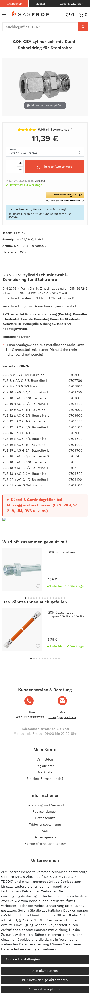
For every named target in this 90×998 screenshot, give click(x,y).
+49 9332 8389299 (29, 717)
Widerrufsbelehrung (45, 824)
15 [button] (64, 598)
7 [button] (42, 598)
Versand (40, 180)
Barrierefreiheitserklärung (45, 843)
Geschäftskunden (71, 3)
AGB (45, 831)
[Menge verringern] (20, 170)
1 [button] (25, 598)
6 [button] (39, 598)
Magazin (41, 3)
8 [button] (45, 598)
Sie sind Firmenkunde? (45, 778)
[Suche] (83, 26)
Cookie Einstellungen (23, 959)
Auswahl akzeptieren (45, 989)
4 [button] (34, 598)
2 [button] (28, 598)
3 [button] (31, 598)
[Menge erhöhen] (20, 163)
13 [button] (59, 598)
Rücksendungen (45, 811)
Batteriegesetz (45, 837)
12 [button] (56, 598)
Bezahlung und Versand (45, 805)
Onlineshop (14, 3)
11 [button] (53, 598)
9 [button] (47, 598)
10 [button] (50, 598)
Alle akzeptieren (45, 971)
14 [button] (61, 598)
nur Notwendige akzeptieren (45, 980)
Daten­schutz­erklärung (18, 949)
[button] (65, 197)
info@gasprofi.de (62, 717)
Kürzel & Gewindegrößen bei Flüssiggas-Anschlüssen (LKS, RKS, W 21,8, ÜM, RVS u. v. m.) (42, 505)
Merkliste (45, 772)
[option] (45, 569)
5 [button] (36, 598)
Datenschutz (45, 818)
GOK (23, 252)
